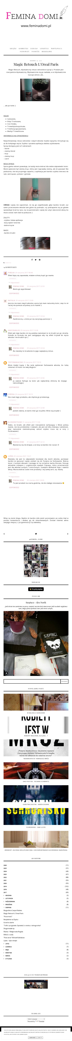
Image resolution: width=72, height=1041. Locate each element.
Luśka (10, 456)
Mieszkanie (47, 51)
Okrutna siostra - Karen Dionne (36, 804)
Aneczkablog (14, 330)
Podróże (36, 51)
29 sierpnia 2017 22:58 (36, 408)
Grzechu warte (9, 922)
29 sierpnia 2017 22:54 (36, 316)
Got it (40, 1037)
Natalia (11, 300)
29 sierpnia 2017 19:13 (24, 394)
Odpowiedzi (15, 283)
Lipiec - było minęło (10, 941)
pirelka (11, 273)
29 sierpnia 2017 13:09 (24, 300)
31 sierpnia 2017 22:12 (36, 442)
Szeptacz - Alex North (36, 602)
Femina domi (18, 286)
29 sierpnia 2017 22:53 (36, 286)
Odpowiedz (12, 278)
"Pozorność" (8, 916)
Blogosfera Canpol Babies (13, 910)
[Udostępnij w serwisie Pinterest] (39, 260)
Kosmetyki (23, 48)
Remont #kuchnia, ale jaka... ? (36, 736)
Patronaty (24, 51)
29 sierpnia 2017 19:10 (32, 362)
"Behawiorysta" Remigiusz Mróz (36, 758)
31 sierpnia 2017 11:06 (31, 422)
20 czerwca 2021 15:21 (22, 456)
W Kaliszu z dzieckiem (36, 713)
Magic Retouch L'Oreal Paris (13, 913)
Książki (13, 48)
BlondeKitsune (15, 422)
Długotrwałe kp (9, 928)
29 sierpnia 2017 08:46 (24, 273)
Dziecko (34, 48)
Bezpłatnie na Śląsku (11, 919)
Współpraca (56, 48)
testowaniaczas (15, 362)
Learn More (32, 1037)
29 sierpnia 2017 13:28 (29, 330)
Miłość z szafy (8, 935)
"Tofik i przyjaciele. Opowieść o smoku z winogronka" (22, 925)
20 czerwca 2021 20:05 (35, 480)
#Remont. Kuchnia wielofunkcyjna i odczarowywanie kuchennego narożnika (36, 850)
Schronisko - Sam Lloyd (36, 827)
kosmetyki (8, 262)
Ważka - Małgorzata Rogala (13, 932)
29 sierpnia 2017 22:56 (36, 378)
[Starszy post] (67, 534)
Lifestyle (44, 48)
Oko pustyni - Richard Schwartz (36, 781)
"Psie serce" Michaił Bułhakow (14, 938)
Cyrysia (11, 394)
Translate (41, 1021)
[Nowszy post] (4, 534)
